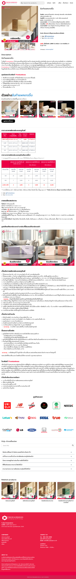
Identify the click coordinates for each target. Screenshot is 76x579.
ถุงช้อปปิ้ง (4, 542)
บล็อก (59, 3)
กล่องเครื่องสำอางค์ (6, 539)
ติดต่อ (71, 3)
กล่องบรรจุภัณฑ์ (49, 49)
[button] (38, 452)
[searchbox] (38, 445)
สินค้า (54, 3)
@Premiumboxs (47, 539)
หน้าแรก (49, 3)
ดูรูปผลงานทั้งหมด (8, 121)
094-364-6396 (48, 38)
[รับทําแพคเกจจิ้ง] (28, 109)
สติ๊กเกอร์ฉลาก (5, 540)
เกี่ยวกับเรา (65, 3)
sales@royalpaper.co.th (50, 540)
